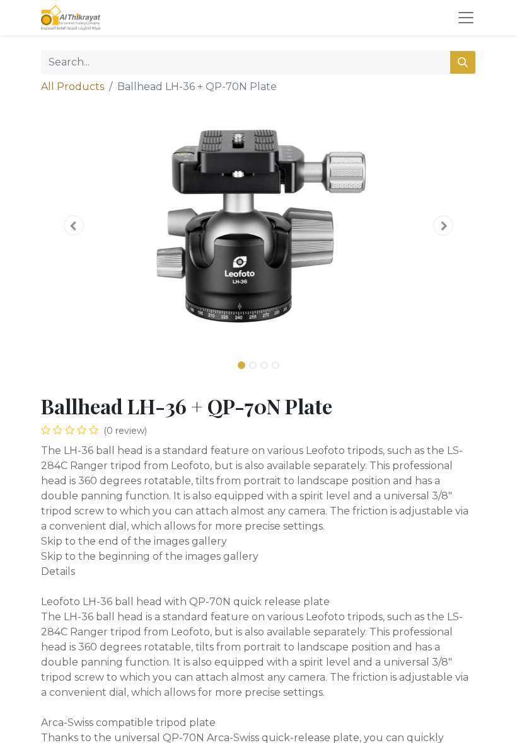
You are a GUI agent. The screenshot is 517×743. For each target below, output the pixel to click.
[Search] (463, 62)
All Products (72, 87)
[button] (74, 225)
